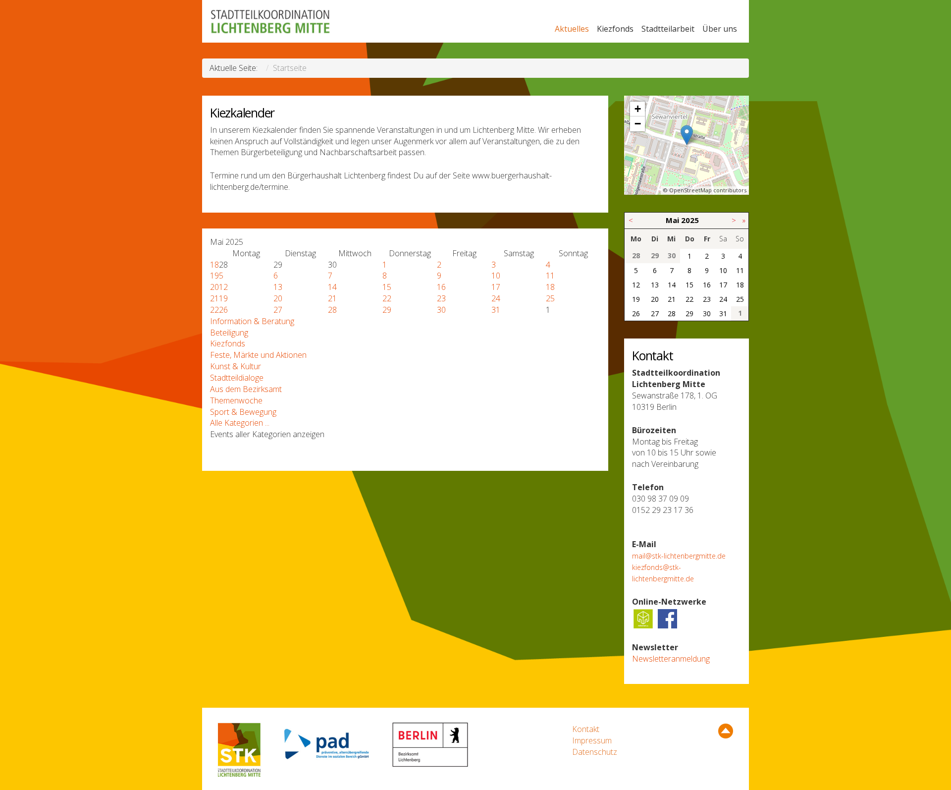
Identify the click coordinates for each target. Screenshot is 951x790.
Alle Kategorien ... (239, 422)
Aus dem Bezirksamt (246, 389)
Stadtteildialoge (237, 377)
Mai (672, 220)
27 (277, 309)
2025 (690, 220)
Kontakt (585, 729)
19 (214, 275)
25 (550, 298)
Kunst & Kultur (235, 366)
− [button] (637, 123)
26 (223, 309)
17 (495, 287)
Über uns (719, 28)
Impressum (592, 740)
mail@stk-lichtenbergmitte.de (679, 556)
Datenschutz (594, 751)
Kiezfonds (615, 28)
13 (277, 287)
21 (214, 298)
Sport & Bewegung (243, 411)
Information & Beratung (252, 321)
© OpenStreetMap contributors (704, 190)
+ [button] (637, 109)
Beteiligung (229, 332)
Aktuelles (572, 28)
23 (441, 298)
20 (214, 287)
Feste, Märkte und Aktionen (258, 354)
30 (441, 309)
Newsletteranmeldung (671, 658)
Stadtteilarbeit (667, 28)
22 (386, 298)
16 (441, 287)
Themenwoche (236, 400)
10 (495, 275)
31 (495, 309)
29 (386, 309)
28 (332, 309)
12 (223, 287)
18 (214, 264)
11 (550, 275)
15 (386, 287)
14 (332, 287)
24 (495, 298)
